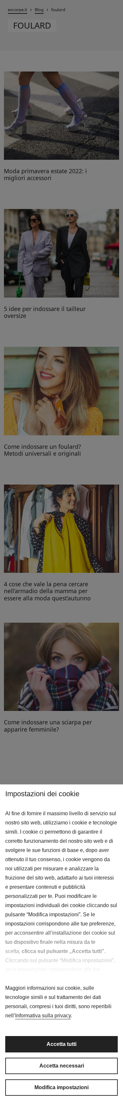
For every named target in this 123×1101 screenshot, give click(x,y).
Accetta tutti (61, 1044)
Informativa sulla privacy (43, 1015)
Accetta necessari (61, 1066)
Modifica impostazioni (61, 1087)
